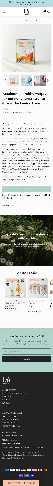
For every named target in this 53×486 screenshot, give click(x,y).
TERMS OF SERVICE (11, 426)
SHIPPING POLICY (10, 416)
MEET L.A (6, 396)
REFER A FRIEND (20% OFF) (14, 393)
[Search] (48, 11)
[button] (21, 483)
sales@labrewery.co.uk (11, 443)
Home (14, 21)
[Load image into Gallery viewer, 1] (13, 80)
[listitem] (26, 3)
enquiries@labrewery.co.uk (12, 435)
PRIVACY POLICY (10, 419)
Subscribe (26, 359)
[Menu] (4, 12)
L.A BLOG (6, 403)
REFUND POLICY (10, 422)
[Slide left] (5, 80)
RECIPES (6, 400)
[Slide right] (47, 80)
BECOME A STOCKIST (12, 413)
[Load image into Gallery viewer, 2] (26, 80)
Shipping (15, 112)
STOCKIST (7, 406)
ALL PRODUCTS (9, 390)
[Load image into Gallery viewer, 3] (40, 80)
